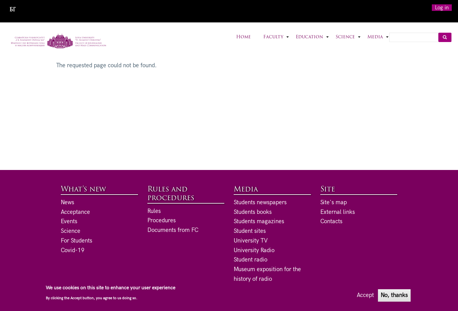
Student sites (250, 231)
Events (69, 221)
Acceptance (75, 212)
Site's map (333, 202)
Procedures (161, 220)
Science (348, 41)
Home (243, 37)
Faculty (276, 41)
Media (378, 41)
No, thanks (394, 295)
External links (337, 212)
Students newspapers (260, 202)
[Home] (59, 41)
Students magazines (259, 221)
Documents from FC (172, 230)
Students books (253, 212)
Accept (365, 295)
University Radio (254, 250)
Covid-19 (72, 250)
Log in (442, 7)
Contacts (331, 221)
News (67, 202)
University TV (251, 240)
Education (312, 41)
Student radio (250, 259)
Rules (154, 211)
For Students (76, 240)
